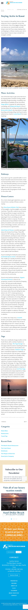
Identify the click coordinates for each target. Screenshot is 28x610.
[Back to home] (14, 3)
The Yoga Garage (18, 344)
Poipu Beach (5, 104)
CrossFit (19, 318)
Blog (14, 588)
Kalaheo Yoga (19, 349)
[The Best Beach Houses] (14, 547)
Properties (14, 581)
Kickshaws (4, 451)
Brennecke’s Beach (6, 110)
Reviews (14, 583)
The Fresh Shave (6, 448)
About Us (14, 585)
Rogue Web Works (14, 604)
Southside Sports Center (8, 257)
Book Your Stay (14, 593)
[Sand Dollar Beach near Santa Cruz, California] (14, 505)
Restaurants (5, 433)
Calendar (14, 590)
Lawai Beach (17, 114)
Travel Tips (4, 436)
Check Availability (10, 552)
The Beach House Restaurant (9, 445)
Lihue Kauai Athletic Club (11, 207)
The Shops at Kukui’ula (8, 453)
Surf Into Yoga (21, 369)
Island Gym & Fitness (7, 230)
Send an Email (14, 575)
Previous (4, 421)
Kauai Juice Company (7, 456)
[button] (2, 3)
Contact (14, 595)
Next (25, 421)
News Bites (4, 431)
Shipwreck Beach (15, 106)
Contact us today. (14, 534)
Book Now (19, 552)
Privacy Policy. (22, 604)
